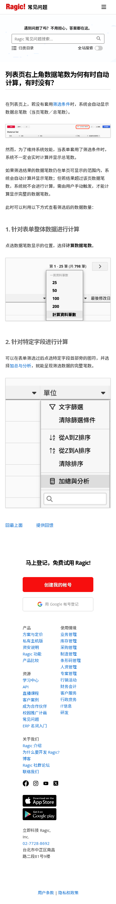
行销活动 (68, 680)
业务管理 (68, 634)
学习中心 (31, 680)
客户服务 (68, 693)
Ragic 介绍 (32, 745)
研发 (64, 712)
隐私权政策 (68, 892)
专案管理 (68, 673)
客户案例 (31, 699)
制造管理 (68, 654)
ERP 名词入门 (35, 725)
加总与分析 (20, 366)
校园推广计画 (35, 712)
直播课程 (31, 693)
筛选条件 (61, 104)
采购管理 (68, 647)
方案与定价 (33, 634)
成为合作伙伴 (35, 706)
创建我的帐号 (58, 585)
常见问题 (31, 719)
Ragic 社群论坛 (36, 765)
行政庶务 (68, 699)
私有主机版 (33, 641)
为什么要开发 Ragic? (41, 752)
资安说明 (31, 647)
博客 (27, 758)
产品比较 (31, 660)
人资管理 (68, 667)
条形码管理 (70, 660)
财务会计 (68, 686)
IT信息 (66, 706)
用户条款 (46, 892)
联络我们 (31, 771)
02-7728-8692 (36, 843)
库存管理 (68, 641)
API (26, 686)
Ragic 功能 (32, 654)
